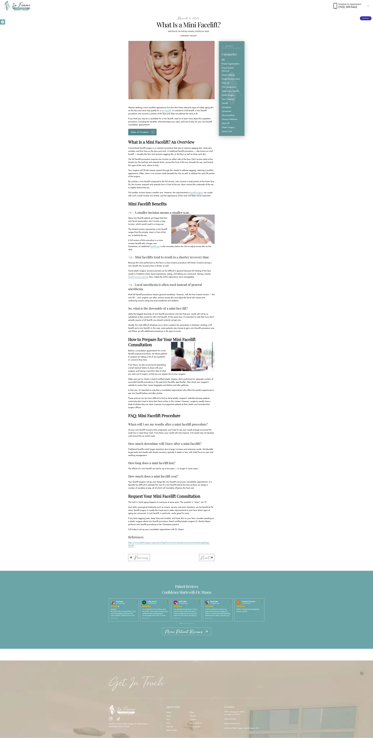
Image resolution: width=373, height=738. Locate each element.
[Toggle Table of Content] (151, 132)
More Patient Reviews (184, 631)
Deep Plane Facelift (230, 91)
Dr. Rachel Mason (186, 31)
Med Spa (169, 726)
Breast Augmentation (230, 63)
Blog (207, 31)
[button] (2, 21)
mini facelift (166, 110)
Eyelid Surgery (228, 95)
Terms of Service (196, 723)
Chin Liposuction (229, 87)
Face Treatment (228, 99)
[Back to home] (17, 6)
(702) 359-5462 (230, 719)
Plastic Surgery (228, 127)
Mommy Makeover (229, 119)
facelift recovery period (138, 276)
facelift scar (155, 246)
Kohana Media (124, 726)
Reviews (193, 716)
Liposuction (226, 111)
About (168, 712)
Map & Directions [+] (232, 723)
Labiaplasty (226, 107)
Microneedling (228, 115)
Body (168, 723)
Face (168, 719)
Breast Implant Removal (228, 69)
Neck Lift (225, 123)
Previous (141, 557)
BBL (223, 59)
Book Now (366, 18)
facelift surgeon (196, 192)
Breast (168, 716)
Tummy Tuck (227, 131)
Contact (193, 719)
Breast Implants (228, 74)
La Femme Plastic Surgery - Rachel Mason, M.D (241, 728)
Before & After (171, 730)
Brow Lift (225, 83)
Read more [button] (114, 618)
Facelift (193, 35)
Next (205, 557)
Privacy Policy (195, 726)
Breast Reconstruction (231, 78)
